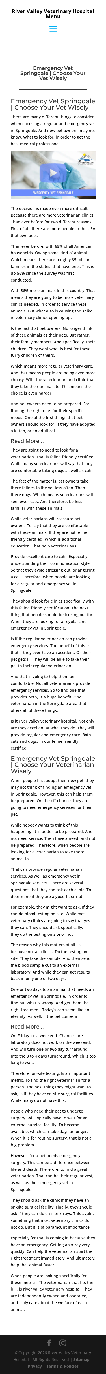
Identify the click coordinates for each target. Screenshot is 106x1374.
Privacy (35, 1366)
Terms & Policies (62, 1366)
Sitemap (81, 1359)
